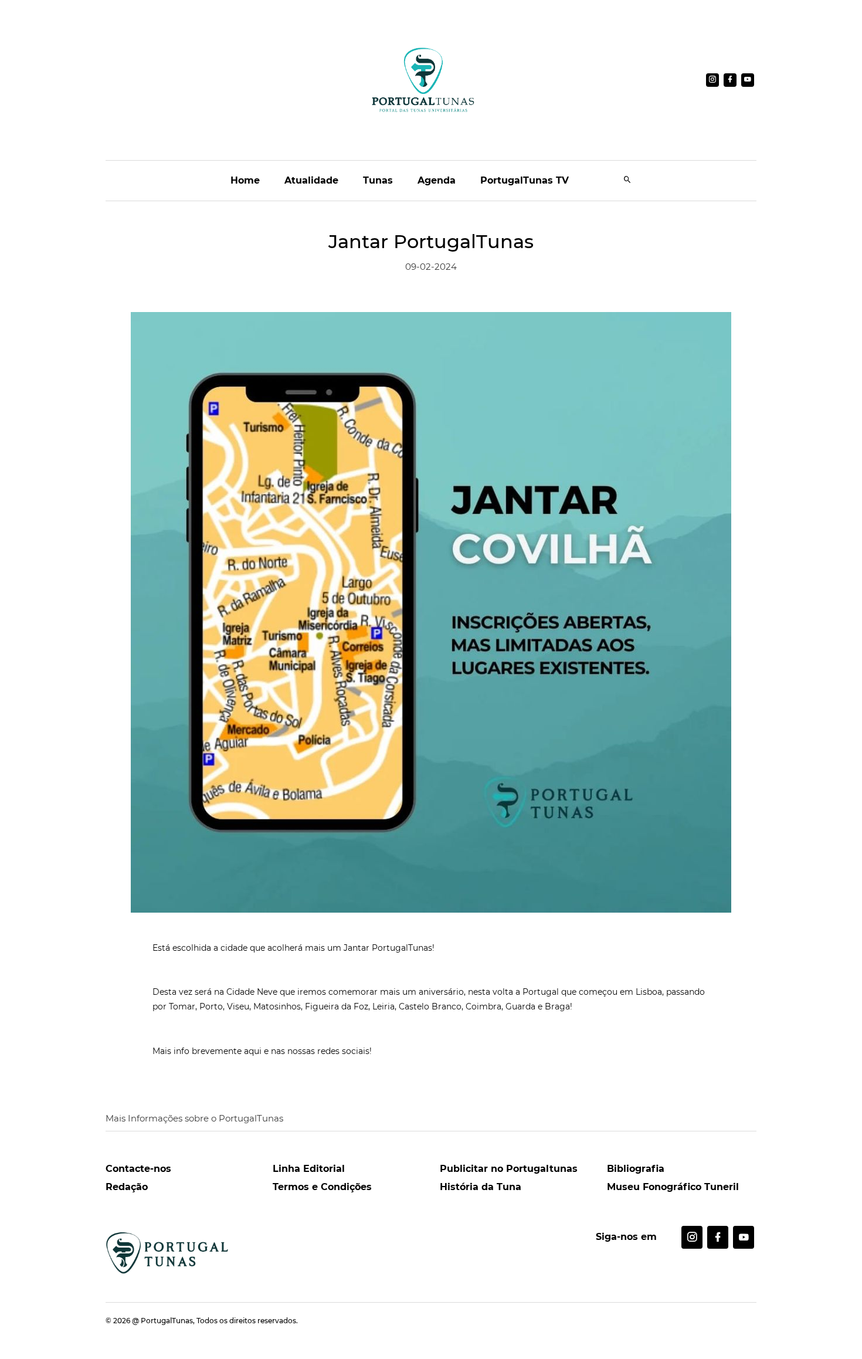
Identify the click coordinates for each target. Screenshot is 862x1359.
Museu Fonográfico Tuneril (673, 1186)
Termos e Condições (322, 1186)
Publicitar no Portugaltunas (509, 1168)
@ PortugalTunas (162, 1320)
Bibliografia (635, 1168)
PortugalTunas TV (524, 180)
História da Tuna (480, 1186)
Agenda (437, 180)
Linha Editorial (309, 1168)
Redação (127, 1186)
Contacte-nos (138, 1168)
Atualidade (311, 180)
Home (245, 180)
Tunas (378, 180)
